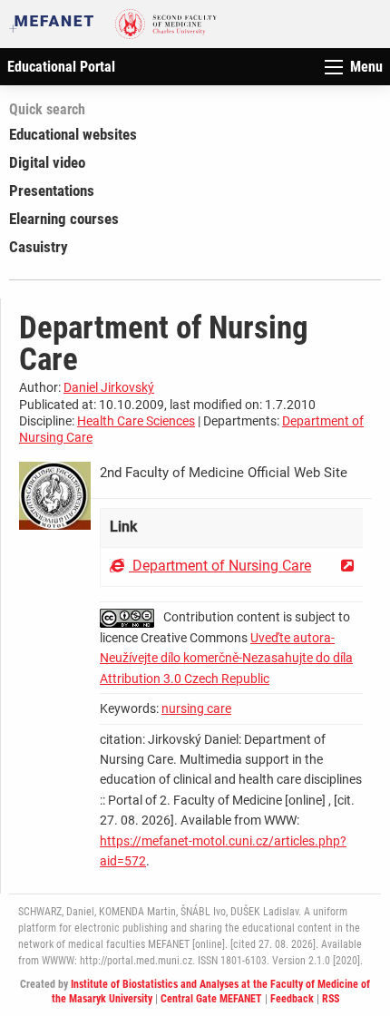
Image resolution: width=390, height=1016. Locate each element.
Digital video (47, 162)
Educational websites (73, 134)
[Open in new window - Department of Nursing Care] (347, 565)
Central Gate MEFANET (211, 998)
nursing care (196, 708)
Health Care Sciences (136, 421)
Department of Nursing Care (220, 565)
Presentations (51, 190)
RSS (330, 998)
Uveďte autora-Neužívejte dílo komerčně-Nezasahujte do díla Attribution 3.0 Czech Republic (226, 658)
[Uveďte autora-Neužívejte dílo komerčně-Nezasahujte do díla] (131, 617)
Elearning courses (64, 219)
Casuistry (38, 247)
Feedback (292, 998)
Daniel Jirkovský (108, 387)
